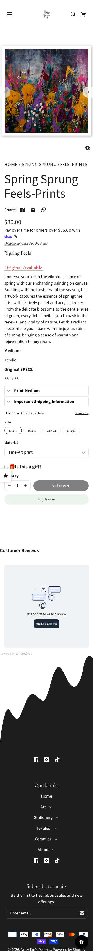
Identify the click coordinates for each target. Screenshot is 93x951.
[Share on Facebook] (22, 210)
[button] (73, 14)
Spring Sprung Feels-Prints (54, 165)
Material (11, 442)
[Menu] (9, 14)
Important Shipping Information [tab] (44, 402)
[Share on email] (33, 210)
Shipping (10, 243)
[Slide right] (88, 92)
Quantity (11, 476)
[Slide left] (5, 92)
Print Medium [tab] (27, 391)
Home (10, 165)
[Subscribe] (82, 913)
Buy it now (46, 499)
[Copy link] (43, 210)
